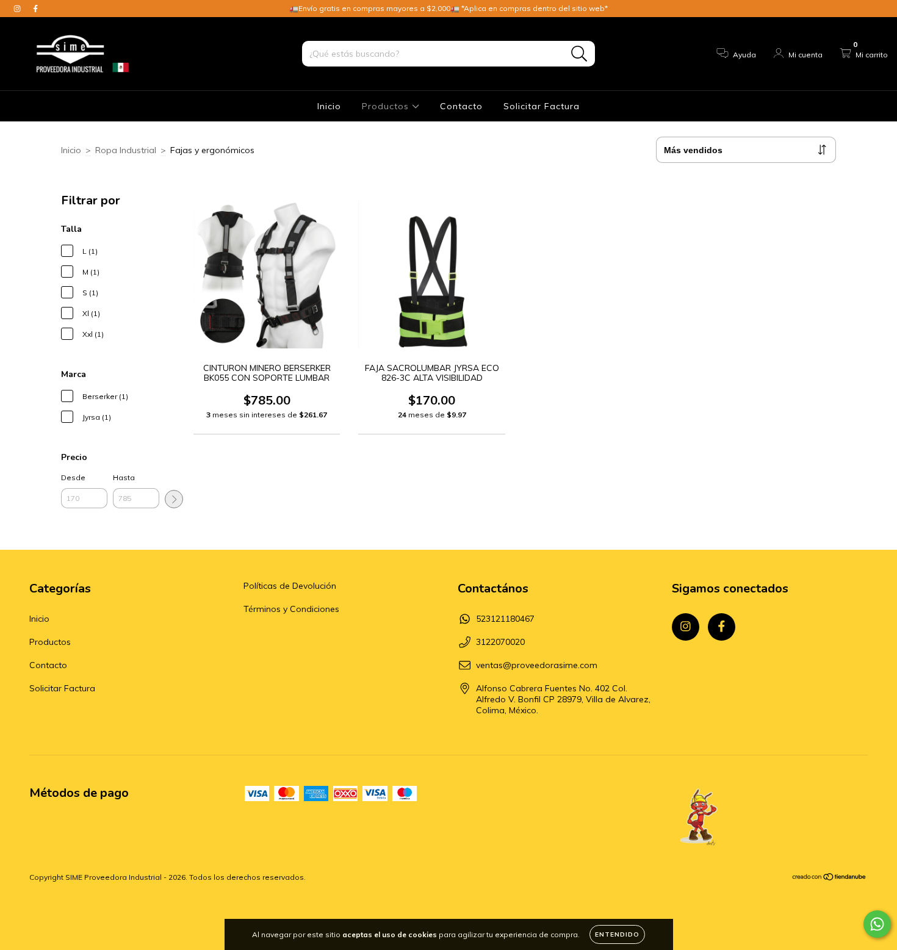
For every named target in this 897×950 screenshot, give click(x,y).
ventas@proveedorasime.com (536, 665)
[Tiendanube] (829, 877)
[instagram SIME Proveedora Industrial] (18, 8)
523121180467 (505, 618)
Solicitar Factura (541, 106)
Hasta (124, 477)
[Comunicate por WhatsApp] (877, 924)
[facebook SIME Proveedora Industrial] (35, 8)
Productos (387, 106)
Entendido (617, 934)
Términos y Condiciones (291, 608)
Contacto (461, 106)
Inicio (329, 106)
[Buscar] (579, 54)
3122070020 (500, 641)
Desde (73, 477)
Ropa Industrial (125, 150)
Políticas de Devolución (289, 585)
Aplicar (174, 499)
